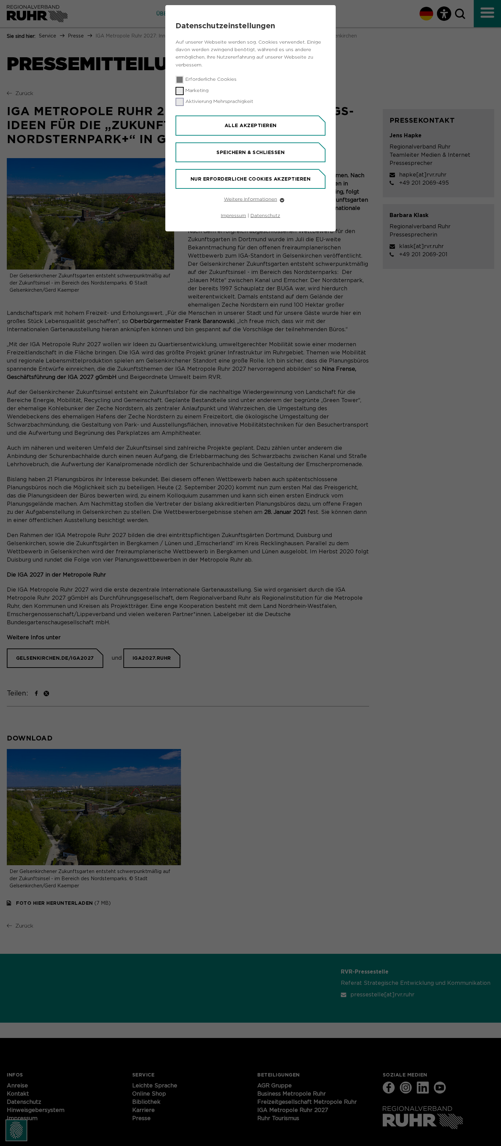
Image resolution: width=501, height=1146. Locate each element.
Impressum (233, 215)
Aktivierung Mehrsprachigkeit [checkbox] (219, 101)
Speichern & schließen (250, 152)
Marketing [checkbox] (197, 90)
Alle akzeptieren (251, 125)
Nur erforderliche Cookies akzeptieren (251, 179)
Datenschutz (265, 215)
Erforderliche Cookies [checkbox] (211, 79)
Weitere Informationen (250, 199)
